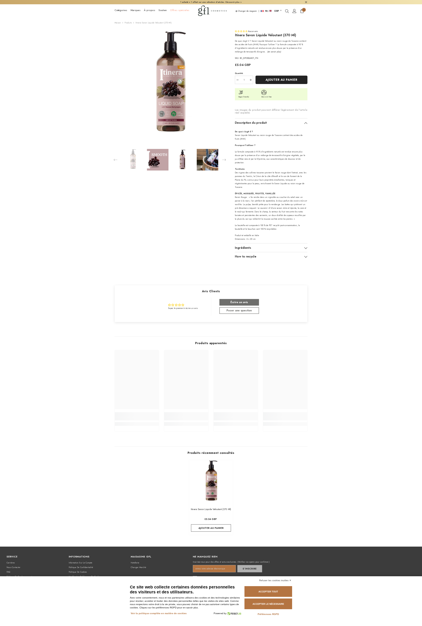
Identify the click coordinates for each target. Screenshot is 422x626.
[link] (137, 416)
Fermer (306, 2)
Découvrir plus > (234, 2)
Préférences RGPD (268, 614)
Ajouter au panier (281, 80)
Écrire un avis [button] (239, 302)
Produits (128, 22)
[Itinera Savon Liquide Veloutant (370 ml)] (211, 482)
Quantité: (239, 73)
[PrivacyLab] (233, 613)
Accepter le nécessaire (268, 604)
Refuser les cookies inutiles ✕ (275, 580)
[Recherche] (287, 11)
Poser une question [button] (239, 310)
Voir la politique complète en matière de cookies (159, 613)
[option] (170, 85)
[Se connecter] (294, 11)
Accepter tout (268, 591)
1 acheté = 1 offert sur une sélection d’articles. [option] (211, 2)
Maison (118, 22)
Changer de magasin (247, 11)
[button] (115, 159)
